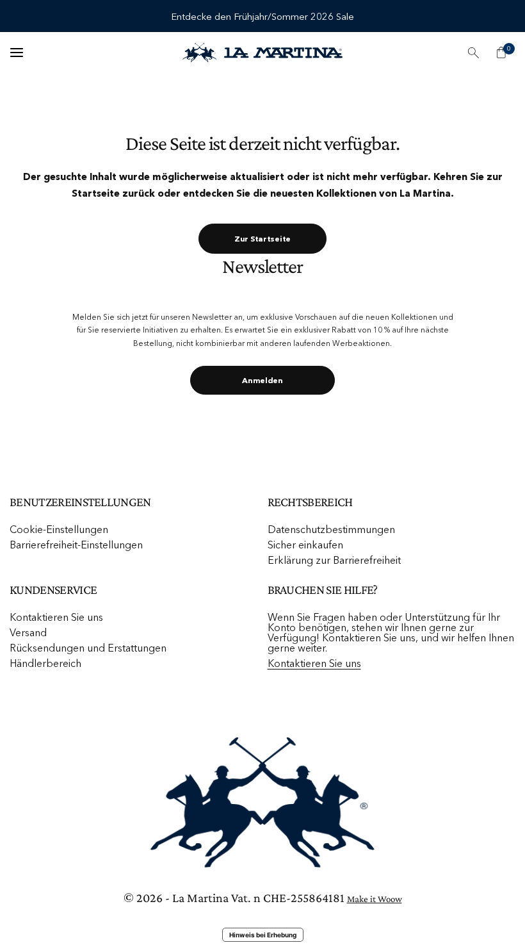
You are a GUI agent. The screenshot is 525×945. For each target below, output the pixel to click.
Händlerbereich (45, 663)
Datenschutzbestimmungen (331, 529)
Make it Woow (374, 899)
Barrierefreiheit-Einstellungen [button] (76, 544)
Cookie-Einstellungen (59, 529)
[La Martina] (262, 53)
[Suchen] (473, 52)
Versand (28, 632)
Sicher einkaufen (305, 544)
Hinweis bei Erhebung (262, 935)
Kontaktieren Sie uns (56, 617)
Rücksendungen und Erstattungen (88, 647)
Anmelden (262, 380)
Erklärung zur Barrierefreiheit (334, 560)
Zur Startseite (262, 238)
